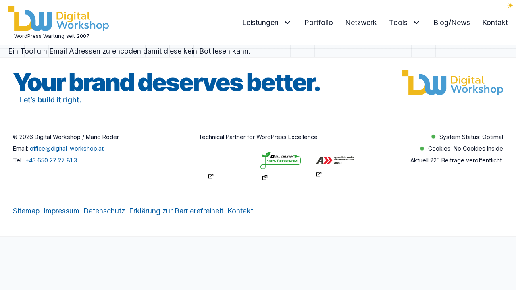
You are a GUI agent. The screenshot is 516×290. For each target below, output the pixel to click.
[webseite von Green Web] (228, 168)
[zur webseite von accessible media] (336, 168)
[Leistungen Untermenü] (287, 22)
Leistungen (260, 22)
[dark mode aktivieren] (510, 5)
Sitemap (26, 210)
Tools (398, 22)
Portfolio (318, 22)
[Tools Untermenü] (416, 22)
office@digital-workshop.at (67, 148)
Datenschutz (104, 210)
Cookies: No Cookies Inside (465, 148)
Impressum (61, 210)
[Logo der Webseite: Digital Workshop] (452, 84)
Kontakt (495, 22)
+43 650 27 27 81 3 (51, 160)
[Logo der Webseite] (58, 20)
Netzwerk (361, 22)
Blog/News (451, 22)
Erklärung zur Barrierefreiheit (176, 210)
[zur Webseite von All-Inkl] (282, 168)
